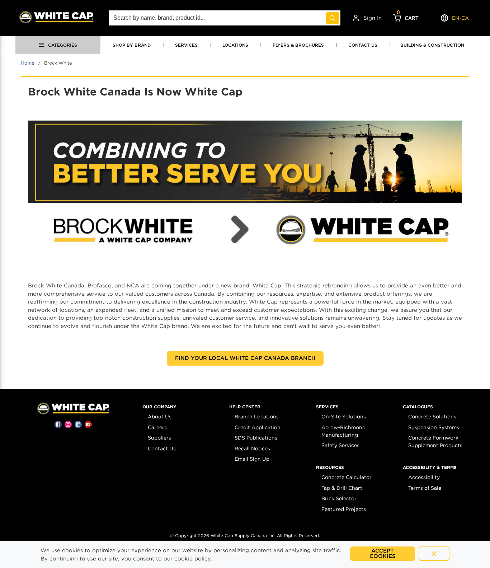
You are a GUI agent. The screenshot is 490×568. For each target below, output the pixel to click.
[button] (159, 407)
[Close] (434, 553)
